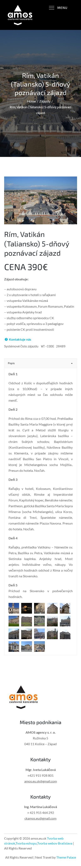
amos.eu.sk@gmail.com (40, 781)
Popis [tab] (11, 363)
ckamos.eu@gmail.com (40, 818)
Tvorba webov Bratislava (54, 843)
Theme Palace (66, 857)
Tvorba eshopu (26, 843)
